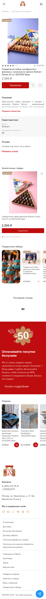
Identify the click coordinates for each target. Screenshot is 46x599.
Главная (5, 11)
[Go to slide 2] (4, 236)
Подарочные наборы (12, 587)
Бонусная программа (12, 531)
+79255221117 (8, 489)
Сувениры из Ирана (11, 554)
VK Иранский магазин (21, 11)
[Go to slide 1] (2, 236)
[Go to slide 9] (16, 236)
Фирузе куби (8, 567)
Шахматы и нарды (11, 578)
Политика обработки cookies (16, 539)
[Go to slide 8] (14, 236)
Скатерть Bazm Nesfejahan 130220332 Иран (28, 433)
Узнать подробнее (16, 386)
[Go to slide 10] (18, 236)
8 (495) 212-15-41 (10, 486)
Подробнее (23, 230)
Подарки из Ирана (11, 574)
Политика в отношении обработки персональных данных (18, 545)
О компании (8, 522)
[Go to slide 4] (7, 236)
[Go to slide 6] (11, 236)
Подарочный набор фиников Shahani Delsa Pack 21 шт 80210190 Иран (21, 217)
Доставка (7, 526)
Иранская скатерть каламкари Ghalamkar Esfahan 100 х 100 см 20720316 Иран (10, 436)
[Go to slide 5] (9, 236)
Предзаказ (15, 85)
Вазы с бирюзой (10, 583)
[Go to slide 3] (6, 236)
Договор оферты (10, 535)
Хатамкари (7, 558)
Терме (5, 562)
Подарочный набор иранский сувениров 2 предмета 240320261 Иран (31, 270)
